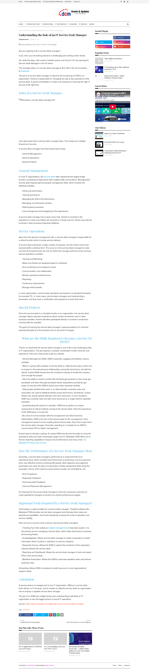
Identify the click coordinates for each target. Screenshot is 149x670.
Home (20, 1)
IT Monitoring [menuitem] (47, 24)
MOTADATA (26, 30)
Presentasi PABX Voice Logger (114, 142)
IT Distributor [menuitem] (61, 24)
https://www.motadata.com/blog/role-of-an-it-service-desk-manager (54, 603)
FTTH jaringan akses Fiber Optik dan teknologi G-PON (116, 68)
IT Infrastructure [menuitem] (33, 24)
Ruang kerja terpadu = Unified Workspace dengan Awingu (114, 77)
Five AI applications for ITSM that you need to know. (30, 648)
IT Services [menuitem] (83, 24)
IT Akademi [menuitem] (73, 24)
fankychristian (23, 39)
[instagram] (127, 1)
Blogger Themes (49, 665)
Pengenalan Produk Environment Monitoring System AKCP (115, 152)
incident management (57, 527)
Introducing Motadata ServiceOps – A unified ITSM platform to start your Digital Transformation (79, 650)
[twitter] (124, 1)
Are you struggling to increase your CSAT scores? (54, 648)
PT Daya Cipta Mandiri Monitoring (53, 1)
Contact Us (76, 1)
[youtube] (121, 46)
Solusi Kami (68, 1)
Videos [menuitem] (91, 24)
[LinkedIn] (103, 37)
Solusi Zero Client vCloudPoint (114, 133)
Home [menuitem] (21, 24)
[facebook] (121, 1)
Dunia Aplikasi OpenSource (113, 59)
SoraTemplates (29, 665)
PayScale (25, 71)
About (120, 665)
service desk (49, 176)
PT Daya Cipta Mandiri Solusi (32, 1)
